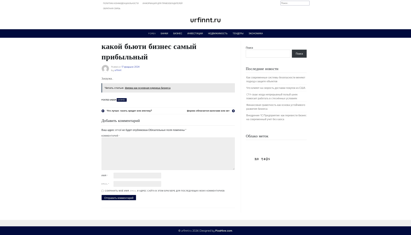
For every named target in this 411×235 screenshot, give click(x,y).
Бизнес (177, 33)
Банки (164, 33)
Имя (104, 175)
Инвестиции (195, 33)
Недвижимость (217, 33)
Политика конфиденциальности (121, 3)
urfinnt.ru (205, 20)
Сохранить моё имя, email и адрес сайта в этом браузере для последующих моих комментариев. (165, 191)
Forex (152, 33)
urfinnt (117, 70)
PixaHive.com (223, 230)
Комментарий (110, 136)
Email (105, 184)
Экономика (256, 33)
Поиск (249, 47)
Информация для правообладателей (163, 3)
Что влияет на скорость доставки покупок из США (275, 87)
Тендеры (238, 33)
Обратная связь (111, 8)
